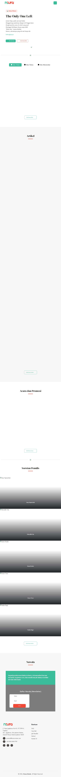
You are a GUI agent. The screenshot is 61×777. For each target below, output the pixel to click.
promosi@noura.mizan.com (13, 738)
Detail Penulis (30, 508)
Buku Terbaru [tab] (29, 65)
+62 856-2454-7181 (11, 741)
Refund (33, 736)
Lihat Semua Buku (23, 40)
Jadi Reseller (34, 734)
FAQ (32, 728)
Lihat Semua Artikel (30, 372)
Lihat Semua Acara (30, 450)
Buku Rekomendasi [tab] (45, 65)
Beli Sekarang (11, 40)
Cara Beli (33, 731)
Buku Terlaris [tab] (16, 65)
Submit (19, 705)
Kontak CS (34, 739)
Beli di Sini (30, 108)
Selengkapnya (10, 34)
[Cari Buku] (31, 741)
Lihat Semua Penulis (30, 643)
